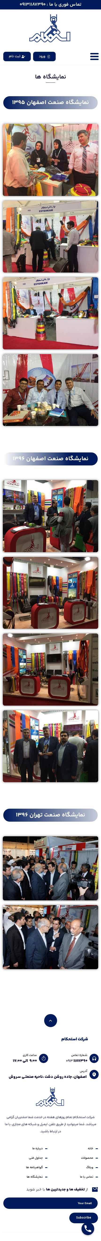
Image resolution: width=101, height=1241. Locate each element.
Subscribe (83, 1217)
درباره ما (37, 1148)
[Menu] (94, 56)
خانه (90, 1148)
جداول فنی (36, 1158)
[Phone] (88, 1228)
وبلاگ (89, 1167)
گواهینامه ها (34, 1167)
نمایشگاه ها (35, 1177)
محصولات (87, 1158)
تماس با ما (86, 1177)
